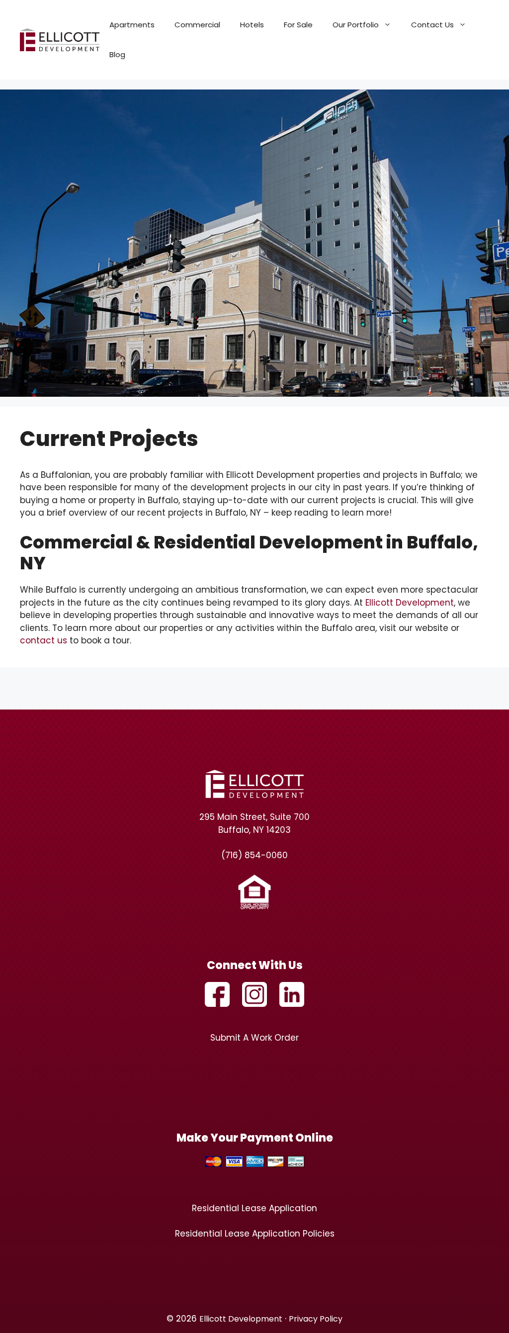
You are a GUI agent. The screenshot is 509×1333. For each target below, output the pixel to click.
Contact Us (432, 24)
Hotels (252, 24)
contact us (43, 640)
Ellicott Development (409, 603)
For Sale (298, 24)
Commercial (197, 24)
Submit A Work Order (254, 1038)
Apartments (132, 24)
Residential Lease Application (254, 1208)
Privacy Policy (315, 1319)
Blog (117, 54)
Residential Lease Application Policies (255, 1234)
